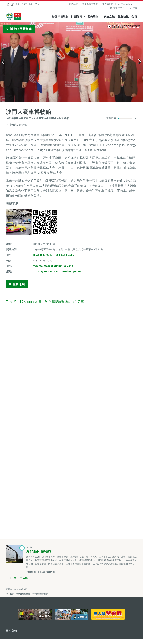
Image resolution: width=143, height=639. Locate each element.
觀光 (12, 594)
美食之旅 (109, 16)
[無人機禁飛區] (108, 614)
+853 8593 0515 (42, 255)
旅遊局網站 (107, 4)
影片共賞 (73, 4)
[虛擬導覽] (71, 614)
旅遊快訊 (123, 16)
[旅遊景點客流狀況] (35, 614)
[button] (125, 4)
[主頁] (7, 594)
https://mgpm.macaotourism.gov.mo (58, 271)
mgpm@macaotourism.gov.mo (53, 266)
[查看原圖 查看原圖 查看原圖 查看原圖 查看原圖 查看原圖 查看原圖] (71, 62)
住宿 (134, 16)
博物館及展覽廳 (23, 594)
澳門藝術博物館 (38, 551)
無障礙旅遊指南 (90, 4)
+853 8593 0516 (64, 255)
